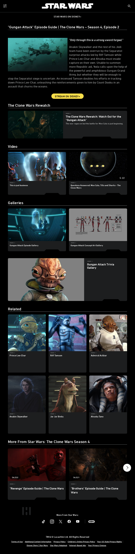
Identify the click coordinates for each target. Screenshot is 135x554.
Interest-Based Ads (77, 545)
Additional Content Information (38, 541)
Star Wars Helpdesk (58, 545)
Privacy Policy (60, 541)
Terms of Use (17, 541)
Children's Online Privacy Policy (81, 541)
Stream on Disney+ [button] (67, 96)
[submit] (129, 6)
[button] (127, 468)
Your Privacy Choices (97, 545)
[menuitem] (5, 6)
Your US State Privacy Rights (109, 541)
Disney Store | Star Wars (37, 545)
